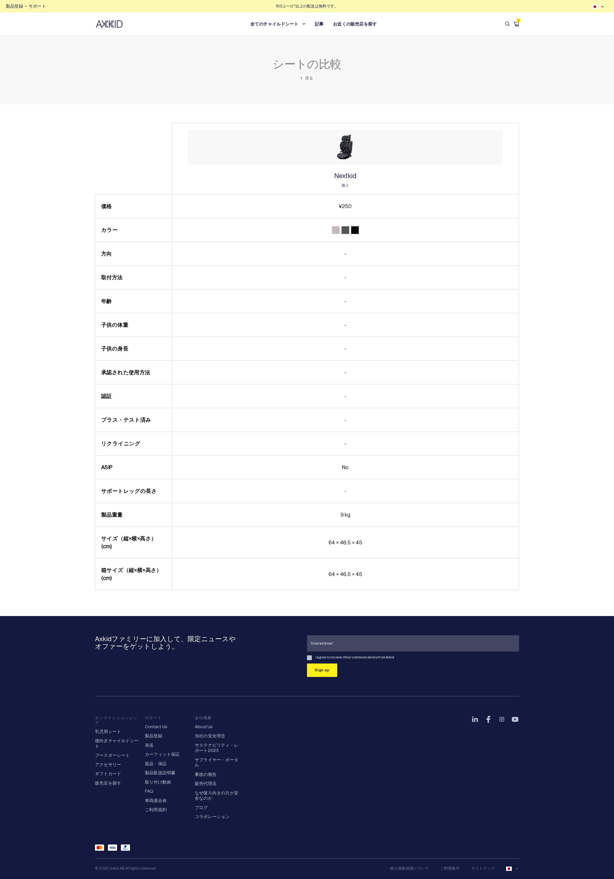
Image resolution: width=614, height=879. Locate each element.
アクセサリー (108, 764)
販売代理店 (206, 783)
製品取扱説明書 (160, 772)
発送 (149, 745)
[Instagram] (502, 719)
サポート (37, 6)
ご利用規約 (156, 809)
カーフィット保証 (162, 754)
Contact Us (156, 726)
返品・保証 (156, 763)
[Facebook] (488, 719)
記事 (319, 24)
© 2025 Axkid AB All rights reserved (125, 868)
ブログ (201, 807)
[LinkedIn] (475, 719)
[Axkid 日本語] (109, 24)
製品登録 (14, 6)
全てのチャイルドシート (274, 24)
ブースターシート (112, 755)
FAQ (149, 791)
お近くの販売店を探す (355, 24)
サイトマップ (483, 868)
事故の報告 (206, 774)
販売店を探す (108, 783)
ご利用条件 (450, 868)
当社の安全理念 (210, 735)
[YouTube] (515, 719)
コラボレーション (212, 816)
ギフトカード (108, 773)
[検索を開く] (507, 24)
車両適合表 (156, 800)
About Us (204, 726)
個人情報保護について (409, 868)
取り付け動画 (158, 782)
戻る (308, 78)
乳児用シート (108, 731)
